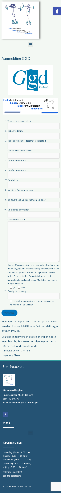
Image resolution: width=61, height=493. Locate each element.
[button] (57, 11)
